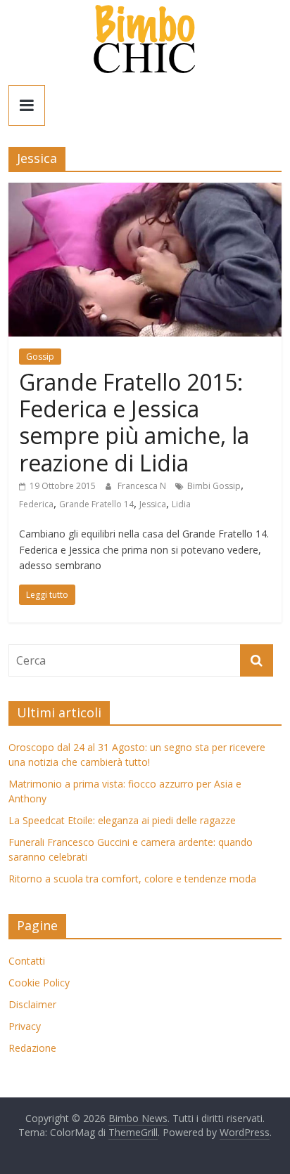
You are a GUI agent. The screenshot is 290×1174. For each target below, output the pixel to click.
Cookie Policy (39, 982)
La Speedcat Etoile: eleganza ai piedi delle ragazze (122, 820)
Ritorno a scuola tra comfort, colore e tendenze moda (132, 878)
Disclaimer (32, 1004)
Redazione (32, 1048)
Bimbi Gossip (214, 486)
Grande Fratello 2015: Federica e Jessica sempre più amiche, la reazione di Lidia (134, 422)
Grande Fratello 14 (96, 504)
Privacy (24, 1026)
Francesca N (143, 486)
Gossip (40, 357)
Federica (36, 504)
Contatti (26, 960)
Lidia (181, 504)
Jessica (152, 504)
